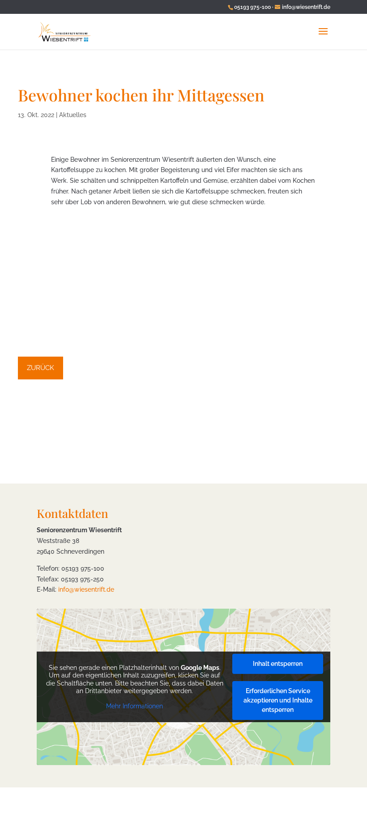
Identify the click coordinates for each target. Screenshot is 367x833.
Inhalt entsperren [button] (278, 663)
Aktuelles (72, 114)
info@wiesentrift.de (86, 589)
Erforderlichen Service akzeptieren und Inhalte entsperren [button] (277, 700)
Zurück (40, 368)
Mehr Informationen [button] (134, 706)
